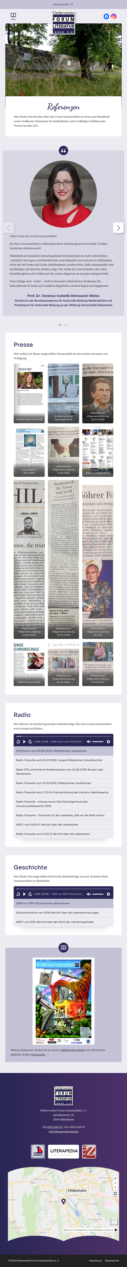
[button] (118, 228)
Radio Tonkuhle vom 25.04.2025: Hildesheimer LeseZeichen (53, 783)
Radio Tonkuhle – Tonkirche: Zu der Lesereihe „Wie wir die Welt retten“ (60, 815)
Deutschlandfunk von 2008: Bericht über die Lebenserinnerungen (57, 912)
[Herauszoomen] (115, 1183)
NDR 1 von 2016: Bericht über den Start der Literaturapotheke (55, 922)
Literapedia (38, 1054)
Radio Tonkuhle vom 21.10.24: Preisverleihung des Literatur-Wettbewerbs (62, 792)
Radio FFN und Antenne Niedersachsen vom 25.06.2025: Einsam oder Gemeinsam (59, 771)
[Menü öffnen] (13, 17)
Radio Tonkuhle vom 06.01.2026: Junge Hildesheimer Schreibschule (59, 760)
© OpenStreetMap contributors (100, 1230)
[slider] (63, 736)
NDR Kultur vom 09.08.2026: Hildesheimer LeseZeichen (51, 751)
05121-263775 (54, 1127)
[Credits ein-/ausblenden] (116, 1230)
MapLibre (68, 1230)
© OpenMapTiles (80, 1230)
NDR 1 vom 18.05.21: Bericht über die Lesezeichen (47, 824)
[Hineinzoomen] (115, 1178)
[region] (63, 740)
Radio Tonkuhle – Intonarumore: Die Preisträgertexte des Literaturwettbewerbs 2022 (52, 804)
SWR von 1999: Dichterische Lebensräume (43, 903)
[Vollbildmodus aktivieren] (115, 1193)
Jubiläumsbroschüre (73, 1050)
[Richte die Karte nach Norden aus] (115, 1187)
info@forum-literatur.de (63, 1131)
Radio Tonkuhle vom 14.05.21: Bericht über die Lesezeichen (53, 834)
